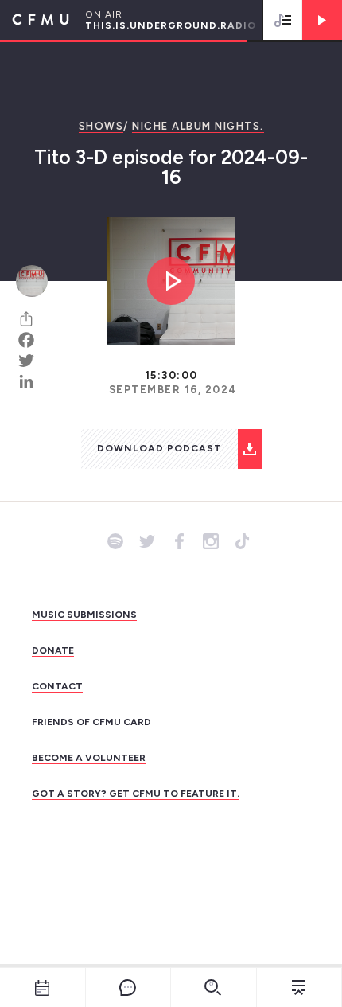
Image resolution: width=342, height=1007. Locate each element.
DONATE (53, 650)
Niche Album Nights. (198, 126)
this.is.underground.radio (170, 25)
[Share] (32, 319)
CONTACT (57, 686)
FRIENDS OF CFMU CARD (91, 722)
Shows (101, 126)
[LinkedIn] (32, 381)
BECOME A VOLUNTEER (89, 757)
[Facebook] (32, 340)
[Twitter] (32, 360)
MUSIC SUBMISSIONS (84, 614)
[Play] (322, 20)
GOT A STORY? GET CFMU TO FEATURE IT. (135, 793)
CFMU (34, 20)
